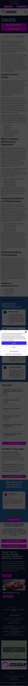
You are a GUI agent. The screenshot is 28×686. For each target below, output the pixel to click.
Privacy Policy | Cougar (17, 354)
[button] (26, 332)
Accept (14, 343)
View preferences (14, 351)
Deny (14, 347)
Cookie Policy (8, 354)
